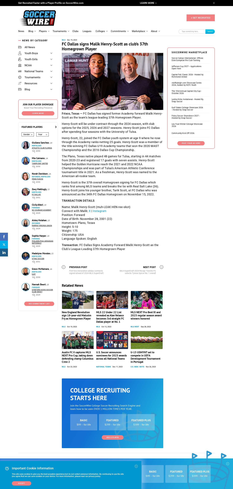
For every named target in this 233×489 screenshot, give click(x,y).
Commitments (118, 31)
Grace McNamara (40, 268)
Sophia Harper (39, 235)
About (154, 31)
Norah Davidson (40, 173)
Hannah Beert (39, 284)
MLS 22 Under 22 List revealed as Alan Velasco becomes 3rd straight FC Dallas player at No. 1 (110, 316)
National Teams (34, 71)
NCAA (28, 65)
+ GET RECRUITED (200, 17)
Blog (30, 31)
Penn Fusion (37, 179)
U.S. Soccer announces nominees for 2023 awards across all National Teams (111, 355)
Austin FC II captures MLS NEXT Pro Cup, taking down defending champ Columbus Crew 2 (77, 357)
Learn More (38, 113)
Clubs (75, 31)
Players (43, 31)
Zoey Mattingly (39, 189)
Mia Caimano (38, 158)
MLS (63, 40)
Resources (31, 83)
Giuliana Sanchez (41, 142)
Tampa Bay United (40, 164)
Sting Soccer (38, 259)
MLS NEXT (135, 327)
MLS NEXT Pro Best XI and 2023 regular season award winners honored (146, 315)
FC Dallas (36, 195)
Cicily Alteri (38, 204)
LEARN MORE (147, 3)
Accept (21, 483)
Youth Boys (31, 53)
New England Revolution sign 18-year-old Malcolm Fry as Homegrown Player (76, 315)
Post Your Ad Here (191, 143)
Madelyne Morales (41, 253)
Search (210, 31)
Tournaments (60, 31)
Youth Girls (31, 59)
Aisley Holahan (39, 220)
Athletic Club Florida (42, 148)
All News (30, 47)
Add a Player (112, 437)
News (21, 31)
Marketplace (138, 31)
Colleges (100, 31)
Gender (26, 134)
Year (40, 134)
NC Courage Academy (41, 210)
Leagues (87, 31)
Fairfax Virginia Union (42, 226)
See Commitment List (39, 304)
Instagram (100, 211)
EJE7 (34, 274)
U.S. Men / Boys (137, 367)
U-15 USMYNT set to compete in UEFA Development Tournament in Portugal (145, 357)
